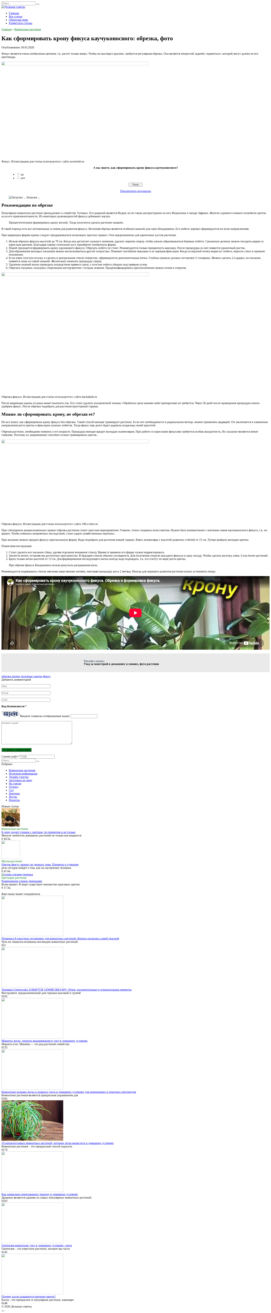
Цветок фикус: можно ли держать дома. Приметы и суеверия (39, 864)
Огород (13, 786)
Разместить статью (20, 23)
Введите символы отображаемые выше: (45, 716)
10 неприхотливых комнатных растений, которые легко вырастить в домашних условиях (57, 1143)
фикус (47, 676)
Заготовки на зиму (20, 780)
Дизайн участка (19, 776)
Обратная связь (18, 19)
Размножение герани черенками (21, 881)
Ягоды (13, 796)
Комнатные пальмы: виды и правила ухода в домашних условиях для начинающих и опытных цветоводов (68, 1091)
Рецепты (14, 800)
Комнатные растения (22, 770)
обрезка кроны (10, 676)
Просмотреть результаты (135, 191)
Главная (14, 13)
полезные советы (31, 676)
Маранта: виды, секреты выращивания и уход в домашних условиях (44, 1040)
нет (23, 178)
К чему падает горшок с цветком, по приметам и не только (38, 832)
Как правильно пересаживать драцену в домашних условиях (39, 1194)
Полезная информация (23, 773)
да (22, 174)
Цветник (14, 793)
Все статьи (15, 16)
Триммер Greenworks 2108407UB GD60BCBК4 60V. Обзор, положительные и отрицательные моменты (66, 989)
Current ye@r (10, 756)
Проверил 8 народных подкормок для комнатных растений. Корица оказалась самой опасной (60, 938)
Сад (11, 790)
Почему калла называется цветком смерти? (28, 1296)
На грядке (15, 783)
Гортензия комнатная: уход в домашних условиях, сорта (36, 1245)
